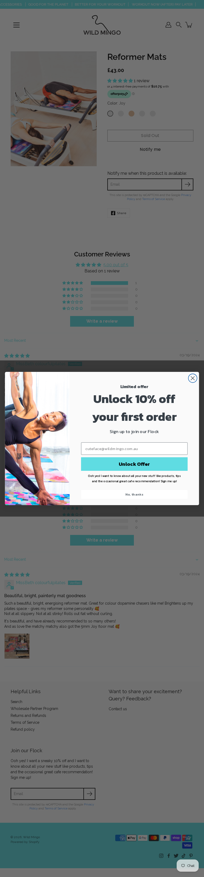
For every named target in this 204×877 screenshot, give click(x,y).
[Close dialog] (192, 378)
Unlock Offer (134, 464)
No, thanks (134, 494)
